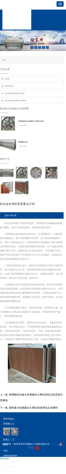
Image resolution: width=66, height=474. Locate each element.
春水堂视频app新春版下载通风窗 (15, 100)
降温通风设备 (9, 86)
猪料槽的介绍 (23, 142)
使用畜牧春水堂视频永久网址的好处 (31, 121)
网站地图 (4, 458)
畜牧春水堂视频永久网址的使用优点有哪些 (33, 407)
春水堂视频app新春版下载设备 (15, 93)
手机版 (30, 447)
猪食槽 (7, 79)
